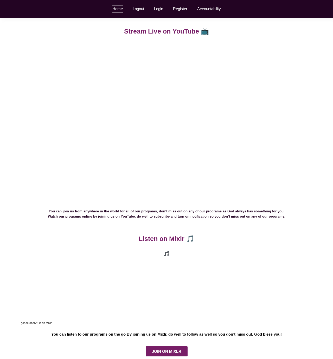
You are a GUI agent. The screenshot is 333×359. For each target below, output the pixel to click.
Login (158, 8)
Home (117, 8)
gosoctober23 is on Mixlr (36, 322)
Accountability (209, 8)
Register (180, 8)
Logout (138, 8)
